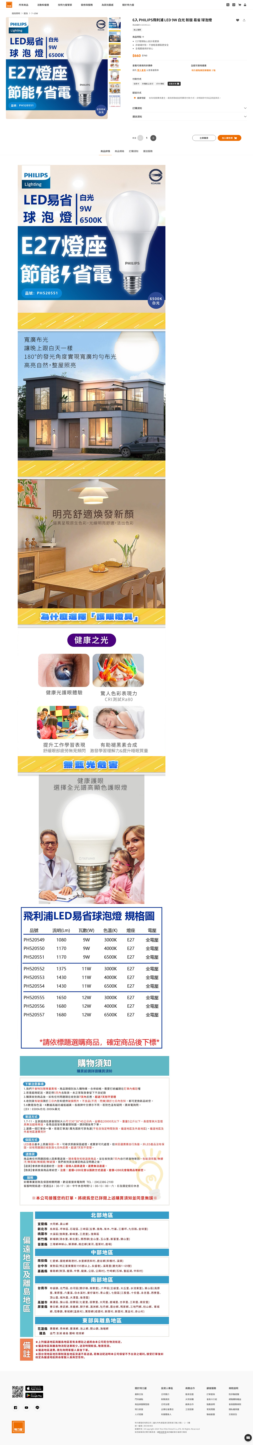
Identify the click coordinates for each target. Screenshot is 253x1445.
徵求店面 (189, 1394)
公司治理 (165, 1404)
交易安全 (233, 1414)
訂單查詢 (211, 1394)
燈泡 (26, 13)
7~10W (34, 13)
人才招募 (139, 1414)
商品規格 (119, 151)
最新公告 (139, 1394)
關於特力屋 (128, 5)
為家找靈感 (107, 5)
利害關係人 (166, 1414)
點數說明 (211, 1404)
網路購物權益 (235, 1399)
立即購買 (204, 137)
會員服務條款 (235, 1404)
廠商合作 (189, 1404)
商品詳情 (105, 151)
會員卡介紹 (212, 1399)
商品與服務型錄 (142, 1404)
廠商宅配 (141, 97)
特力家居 (139, 1409)
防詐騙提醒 (234, 1394)
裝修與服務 (87, 5)
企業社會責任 (167, 1409)
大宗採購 (189, 1399)
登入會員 (141, 70)
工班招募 (189, 1409)
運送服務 (148, 151)
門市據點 (139, 1399)
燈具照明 (16, 13)
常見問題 (211, 1409)
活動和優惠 (43, 5)
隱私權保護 (234, 1409)
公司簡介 (165, 1394)
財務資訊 (165, 1399)
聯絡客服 (211, 1414)
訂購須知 (133, 151)
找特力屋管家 (65, 5)
